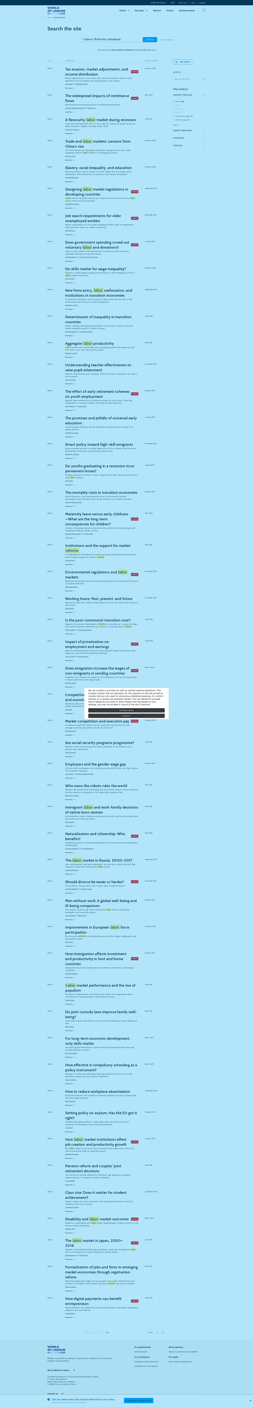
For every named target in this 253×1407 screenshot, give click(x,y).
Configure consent (126, 710)
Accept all (127, 716)
